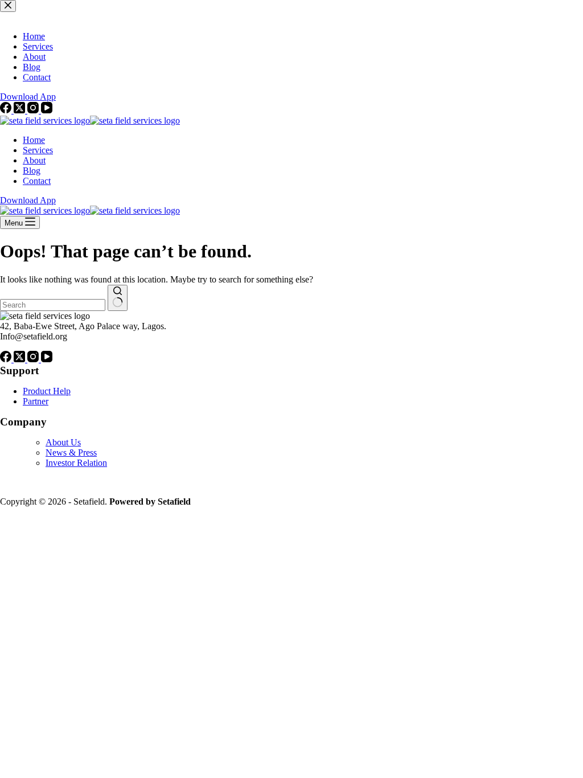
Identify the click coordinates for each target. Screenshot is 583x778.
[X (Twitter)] (20, 359)
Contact (37, 181)
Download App (28, 200)
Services (38, 150)
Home (34, 140)
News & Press (71, 452)
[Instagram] (34, 359)
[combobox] (52, 305)
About (34, 160)
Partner (35, 401)
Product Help (47, 391)
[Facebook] (7, 359)
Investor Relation (76, 463)
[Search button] (118, 298)
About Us (63, 442)
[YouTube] (46, 359)
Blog (31, 170)
